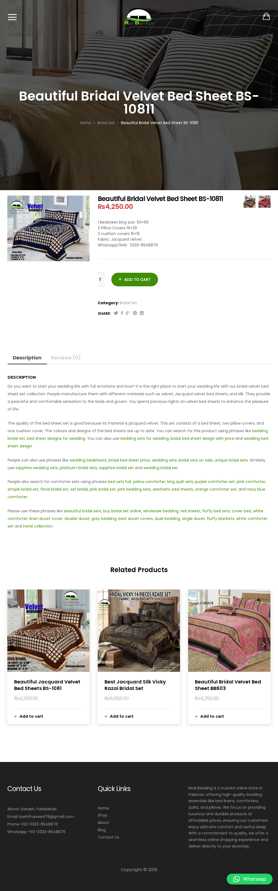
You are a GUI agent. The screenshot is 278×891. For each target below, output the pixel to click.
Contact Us (108, 837)
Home (103, 808)
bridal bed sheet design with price (202, 438)
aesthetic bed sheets (173, 489)
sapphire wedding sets (36, 467)
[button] (250, 879)
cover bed (241, 511)
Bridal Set (128, 303)
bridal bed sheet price (129, 460)
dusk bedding (167, 518)
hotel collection (38, 526)
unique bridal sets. (232, 460)
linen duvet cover (45, 518)
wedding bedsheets (88, 460)
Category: (108, 303)
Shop (102, 815)
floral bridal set (54, 489)
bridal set (16, 438)
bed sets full (119, 481)
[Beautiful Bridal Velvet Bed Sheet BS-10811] (122, 313)
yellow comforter (149, 481)
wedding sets (164, 460)
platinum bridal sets (78, 467)
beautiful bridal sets (82, 511)
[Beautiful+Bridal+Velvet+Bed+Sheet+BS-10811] (116, 313)
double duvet (77, 518)
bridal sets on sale (196, 460)
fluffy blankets (220, 518)
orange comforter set (215, 489)
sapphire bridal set (116, 467)
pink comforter (251, 481)
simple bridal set (23, 489)
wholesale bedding (160, 511)
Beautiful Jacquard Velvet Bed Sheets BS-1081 (47, 685)
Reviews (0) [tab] (66, 357)
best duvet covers (135, 518)
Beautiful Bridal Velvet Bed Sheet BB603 (228, 685)
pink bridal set (103, 489)
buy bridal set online (122, 511)
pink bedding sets (134, 489)
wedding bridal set (160, 467)
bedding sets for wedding (145, 438)
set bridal (79, 489)
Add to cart (137, 279)
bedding (260, 431)
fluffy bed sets (216, 511)
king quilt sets (180, 481)
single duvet (193, 518)
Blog (102, 830)
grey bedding (103, 518)
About (103, 822)
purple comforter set (215, 481)
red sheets (190, 511)
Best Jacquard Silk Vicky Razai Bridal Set (135, 685)
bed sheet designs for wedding (56, 438)
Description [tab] (27, 357)
